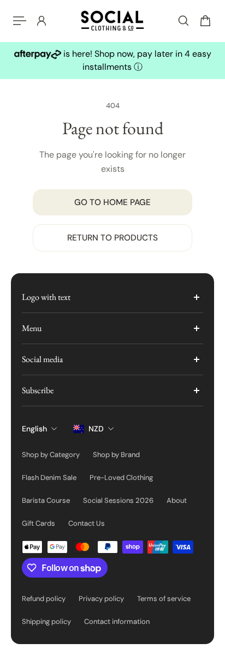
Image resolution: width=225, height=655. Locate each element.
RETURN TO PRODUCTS (112, 237)
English (34, 429)
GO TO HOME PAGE (112, 202)
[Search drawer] (183, 21)
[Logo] (112, 20)
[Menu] (20, 21)
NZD (96, 429)
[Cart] (205, 21)
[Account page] (41, 21)
